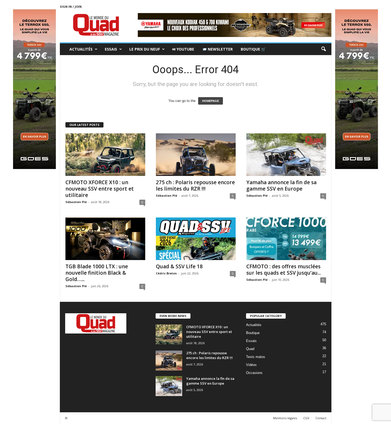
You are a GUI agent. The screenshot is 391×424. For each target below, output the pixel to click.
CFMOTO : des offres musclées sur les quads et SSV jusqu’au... (283, 269)
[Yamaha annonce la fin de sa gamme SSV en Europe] (286, 154)
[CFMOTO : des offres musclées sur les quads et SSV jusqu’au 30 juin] (286, 238)
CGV (306, 418)
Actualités (81, 49)
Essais (111, 49)
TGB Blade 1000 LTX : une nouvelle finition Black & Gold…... (96, 273)
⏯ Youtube (183, 49)
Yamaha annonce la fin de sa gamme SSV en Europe (281, 185)
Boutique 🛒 (253, 49)
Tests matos (255, 357)
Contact (320, 418)
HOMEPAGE (210, 100)
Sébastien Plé (76, 202)
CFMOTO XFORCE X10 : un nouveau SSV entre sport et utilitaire (99, 189)
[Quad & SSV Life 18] (196, 238)
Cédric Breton (166, 273)
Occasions (254, 373)
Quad (250, 349)
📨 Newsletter (217, 49)
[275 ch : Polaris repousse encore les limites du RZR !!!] (196, 154)
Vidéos (251, 365)
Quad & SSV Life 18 (179, 266)
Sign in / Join (71, 7)
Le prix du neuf (144, 49)
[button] (323, 49)
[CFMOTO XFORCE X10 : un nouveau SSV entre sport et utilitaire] (105, 154)
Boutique (253, 333)
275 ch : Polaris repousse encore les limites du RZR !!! (195, 185)
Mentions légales (285, 418)
